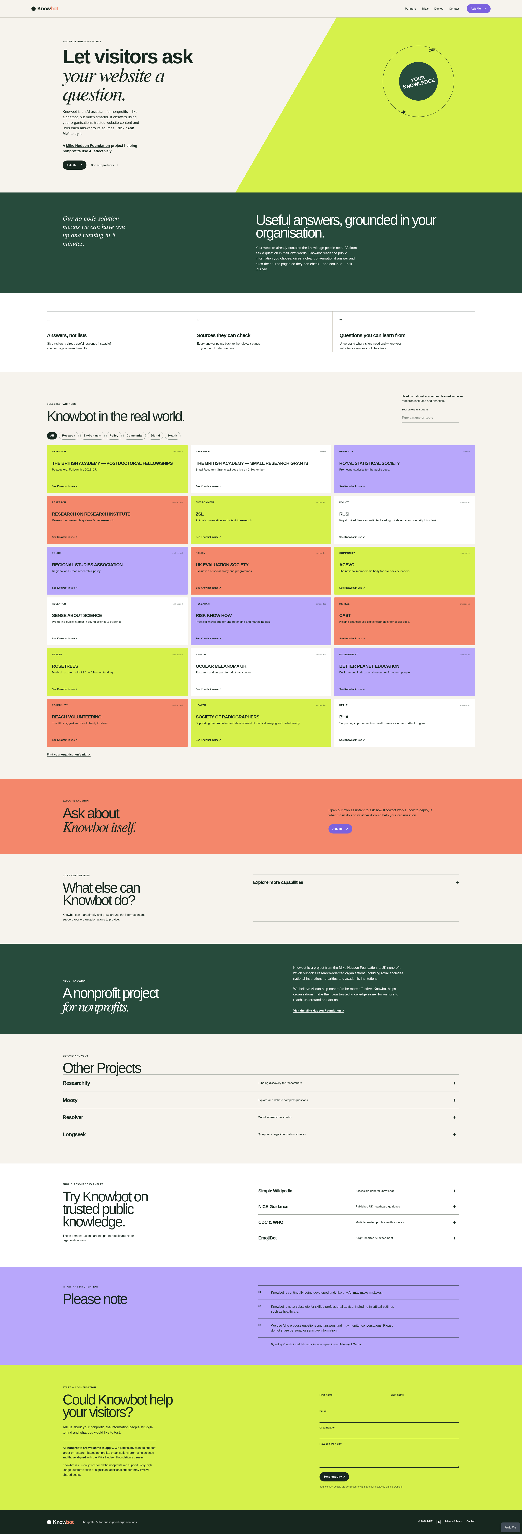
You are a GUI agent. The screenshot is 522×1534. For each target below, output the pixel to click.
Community (135, 435)
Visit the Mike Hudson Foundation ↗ (318, 1010)
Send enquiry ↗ (334, 1476)
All (52, 435)
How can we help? (331, 1444)
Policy (114, 435)
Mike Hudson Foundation (88, 146)
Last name (397, 1394)
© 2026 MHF (425, 1521)
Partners (410, 8)
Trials (425, 8)
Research (68, 435)
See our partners (104, 165)
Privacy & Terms (351, 1344)
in (439, 1522)
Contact (454, 8)
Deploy (438, 8)
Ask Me (479, 8)
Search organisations (415, 409)
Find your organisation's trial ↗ (69, 754)
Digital (155, 435)
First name (326, 1394)
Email (323, 1411)
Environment (92, 435)
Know (47, 8)
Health (172, 435)
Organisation (327, 1427)
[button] (510, 1527)
